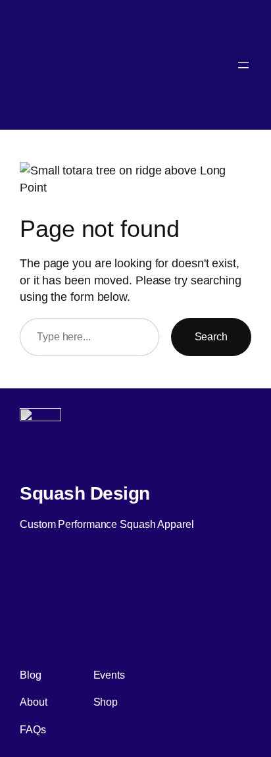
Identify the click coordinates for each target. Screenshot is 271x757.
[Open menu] (243, 65)
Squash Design (85, 493)
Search (211, 336)
